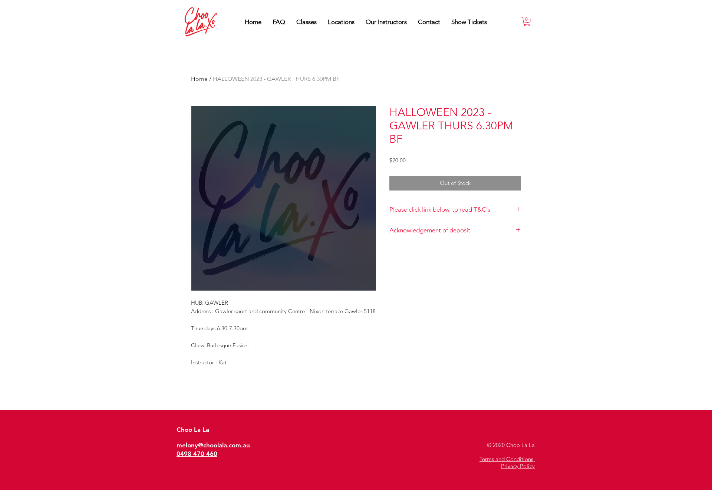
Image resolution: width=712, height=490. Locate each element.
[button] (386, 22)
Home (199, 78)
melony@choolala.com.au (213, 445)
